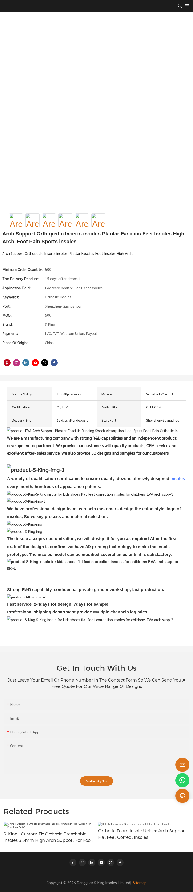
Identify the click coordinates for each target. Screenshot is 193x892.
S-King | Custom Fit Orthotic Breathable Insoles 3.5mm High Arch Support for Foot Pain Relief (48, 837)
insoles (177, 478)
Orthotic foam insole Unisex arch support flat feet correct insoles (142, 834)
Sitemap (139, 882)
